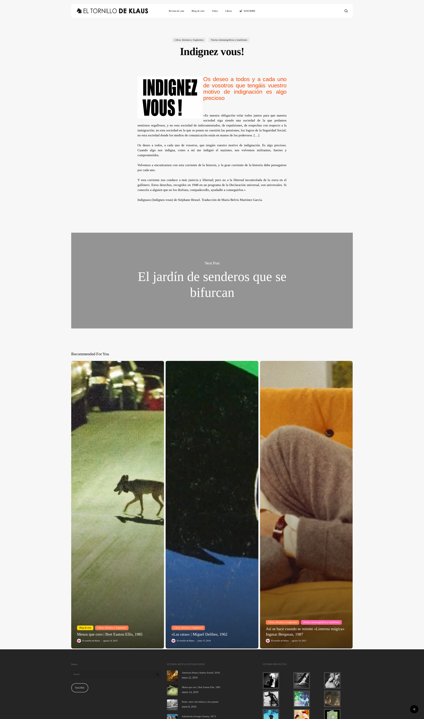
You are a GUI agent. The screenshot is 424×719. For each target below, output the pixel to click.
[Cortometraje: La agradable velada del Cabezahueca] (277, 680)
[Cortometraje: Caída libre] (307, 699)
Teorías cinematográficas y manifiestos (229, 40)
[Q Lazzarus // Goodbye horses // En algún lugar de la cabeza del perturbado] (307, 680)
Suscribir (79, 687)
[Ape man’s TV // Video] (338, 699)
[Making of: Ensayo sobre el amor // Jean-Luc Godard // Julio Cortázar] (338, 680)
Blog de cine (85, 627)
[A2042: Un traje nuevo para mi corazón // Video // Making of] (277, 699)
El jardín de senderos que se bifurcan (212, 281)
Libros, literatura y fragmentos (189, 40)
